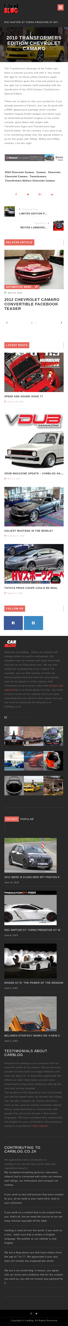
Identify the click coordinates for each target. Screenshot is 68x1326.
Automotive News (18, 287)
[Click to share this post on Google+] (40, 194)
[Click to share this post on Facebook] (16, 194)
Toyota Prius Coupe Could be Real (31, 588)
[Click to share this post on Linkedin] (52, 194)
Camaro (41, 172)
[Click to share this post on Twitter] (28, 194)
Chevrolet (54, 172)
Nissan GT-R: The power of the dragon (34, 22)
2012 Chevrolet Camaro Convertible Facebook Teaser (31, 304)
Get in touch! (40, 1125)
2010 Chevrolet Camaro (19, 172)
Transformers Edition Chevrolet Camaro (30, 180)
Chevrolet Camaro (16, 176)
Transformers (38, 176)
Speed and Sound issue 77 (23, 396)
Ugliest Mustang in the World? (28, 530)
